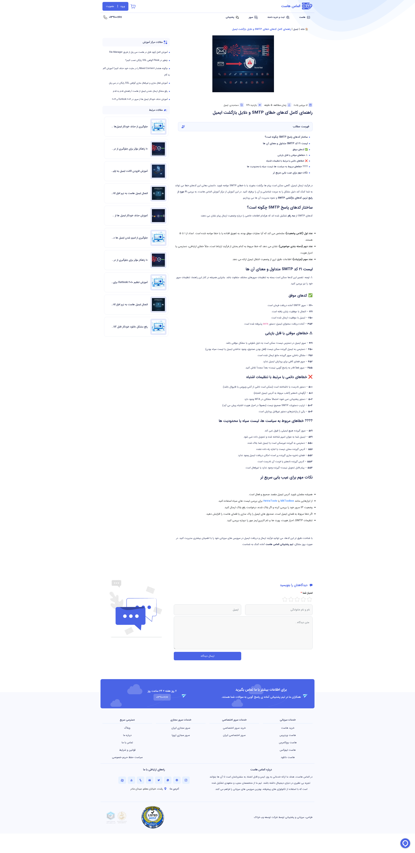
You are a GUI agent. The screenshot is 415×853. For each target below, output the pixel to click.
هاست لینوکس (288, 750)
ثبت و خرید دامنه (276, 17)
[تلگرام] (177, 780)
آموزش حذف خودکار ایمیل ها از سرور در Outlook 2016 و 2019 (140, 99)
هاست (302, 17)
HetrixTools (270, 501)
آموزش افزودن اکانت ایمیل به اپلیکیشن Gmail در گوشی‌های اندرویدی (129, 171)
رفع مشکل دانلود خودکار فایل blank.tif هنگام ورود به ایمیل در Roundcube (129, 327)
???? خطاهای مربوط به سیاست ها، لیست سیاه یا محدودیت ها (277, 166)
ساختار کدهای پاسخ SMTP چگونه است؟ (286, 137)
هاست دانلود (288, 757)
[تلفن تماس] (140, 780)
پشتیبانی (230, 17)
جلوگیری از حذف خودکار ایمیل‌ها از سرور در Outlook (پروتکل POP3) (129, 127)
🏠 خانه (304, 29)
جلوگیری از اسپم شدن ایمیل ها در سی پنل (129, 238)
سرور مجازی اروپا (181, 735)
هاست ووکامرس (288, 742)
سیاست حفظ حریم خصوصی (127, 757)
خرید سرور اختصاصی (234, 728)
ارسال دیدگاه (207, 656)
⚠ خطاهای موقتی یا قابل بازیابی (293, 155)
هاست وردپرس (288, 735)
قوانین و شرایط (127, 750)
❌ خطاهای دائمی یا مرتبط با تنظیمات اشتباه (287, 161)
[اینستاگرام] (186, 780)
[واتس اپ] (168, 780)
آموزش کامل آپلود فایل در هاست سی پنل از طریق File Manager (138, 52)
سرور (251, 17)
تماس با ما (127, 742)
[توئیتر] (158, 780)
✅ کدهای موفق (300, 149)
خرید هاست (287, 728)
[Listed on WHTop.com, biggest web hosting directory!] (152, 817)
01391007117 (115, 17)
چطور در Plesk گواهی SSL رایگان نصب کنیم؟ (146, 60)
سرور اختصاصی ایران (234, 735)
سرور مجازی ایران (181, 728)
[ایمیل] (149, 780)
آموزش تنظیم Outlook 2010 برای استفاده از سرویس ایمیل (129, 282)
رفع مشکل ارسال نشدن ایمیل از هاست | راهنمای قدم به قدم (140, 91)
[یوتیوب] (131, 780)
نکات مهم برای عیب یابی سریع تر (290, 173)
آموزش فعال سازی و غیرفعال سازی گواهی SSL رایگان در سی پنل (138, 83)
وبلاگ (127, 728)
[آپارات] (122, 780)
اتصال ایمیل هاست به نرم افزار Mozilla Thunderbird (129, 193)
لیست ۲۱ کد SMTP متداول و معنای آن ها (285, 143)
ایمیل (295, 29)
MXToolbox (287, 501)
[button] (245, 126)
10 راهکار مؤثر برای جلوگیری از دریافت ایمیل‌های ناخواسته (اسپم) (129, 149)
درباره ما (127, 735)
